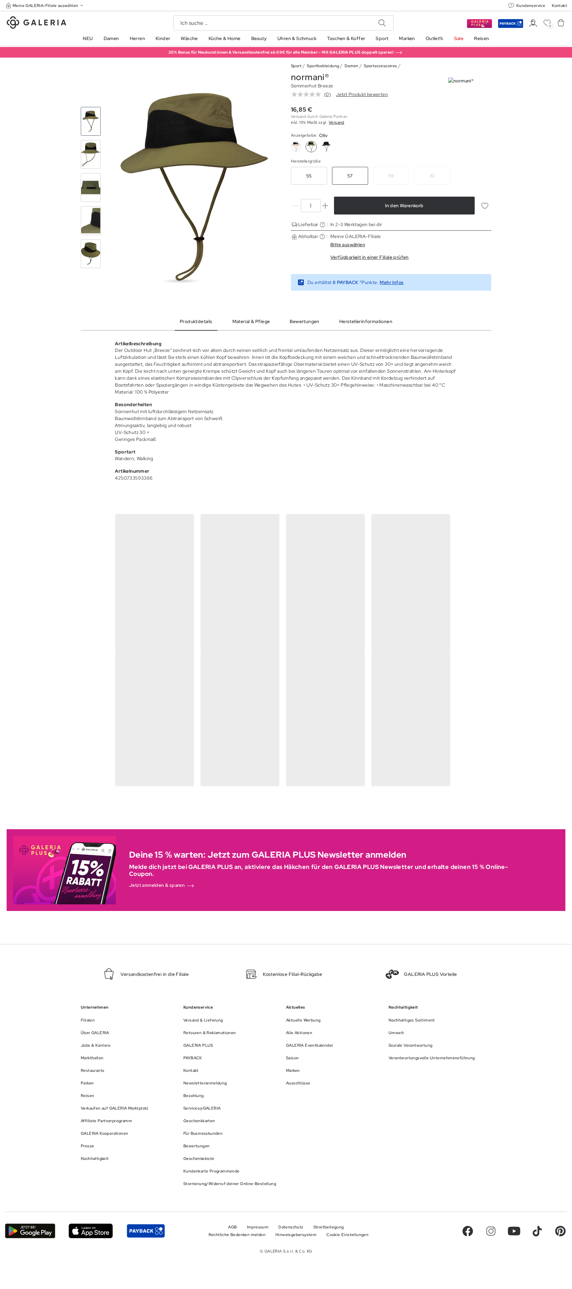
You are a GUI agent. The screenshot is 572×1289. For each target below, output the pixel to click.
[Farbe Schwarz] (326, 147)
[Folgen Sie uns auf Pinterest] (560, 1231)
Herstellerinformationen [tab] (365, 321)
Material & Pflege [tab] (251, 321)
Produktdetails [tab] (196, 321)
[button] (45, 5)
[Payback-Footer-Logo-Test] (145, 1230)
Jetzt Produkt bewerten (362, 94)
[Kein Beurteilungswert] (308, 94)
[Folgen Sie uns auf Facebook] (467, 1231)
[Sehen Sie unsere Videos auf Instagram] (491, 1231)
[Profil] (533, 23)
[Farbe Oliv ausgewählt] (311, 147)
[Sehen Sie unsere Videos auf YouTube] (514, 1231)
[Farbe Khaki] (296, 147)
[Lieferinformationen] (322, 224)
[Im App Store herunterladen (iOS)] (91, 1230)
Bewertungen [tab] (304, 321)
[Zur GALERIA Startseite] (36, 23)
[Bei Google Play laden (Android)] (30, 1230)
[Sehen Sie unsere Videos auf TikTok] (537, 1231)
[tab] (194, 188)
